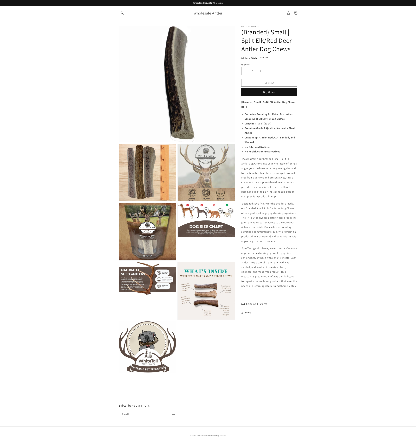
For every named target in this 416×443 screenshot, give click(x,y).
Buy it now (269, 92)
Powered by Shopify (218, 436)
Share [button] (248, 312)
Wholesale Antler (203, 436)
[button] (122, 13)
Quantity (245, 64)
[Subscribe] (173, 414)
